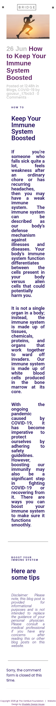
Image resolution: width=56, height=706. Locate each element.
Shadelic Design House (33, 704)
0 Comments (22, 95)
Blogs (11, 89)
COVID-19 (26, 89)
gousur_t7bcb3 (20, 93)
